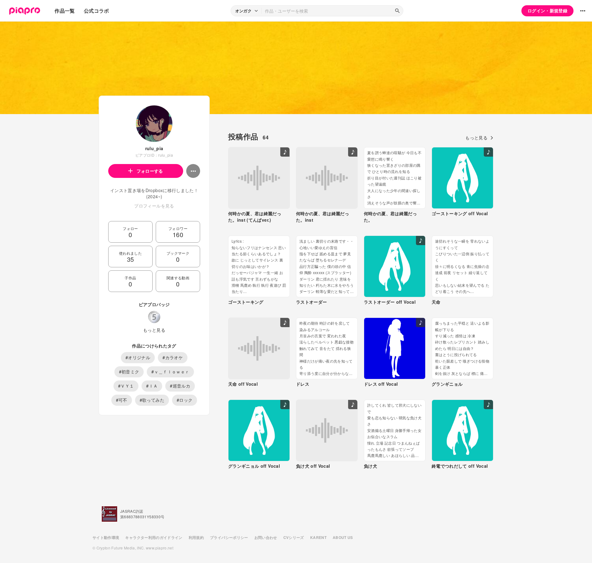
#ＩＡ (152, 386)
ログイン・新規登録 (547, 10)
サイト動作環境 (105, 537)
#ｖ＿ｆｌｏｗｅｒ (170, 371)
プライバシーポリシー (229, 537)
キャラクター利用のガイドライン (153, 537)
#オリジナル (137, 357)
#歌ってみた (152, 400)
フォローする (150, 171)
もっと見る (154, 330)
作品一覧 (65, 10)
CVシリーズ (293, 537)
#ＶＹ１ (126, 386)
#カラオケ (172, 357)
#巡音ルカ (180, 386)
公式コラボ (96, 10)
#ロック (184, 400)
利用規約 (196, 537)
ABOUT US (343, 537)
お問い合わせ (265, 537)
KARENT (318, 537)
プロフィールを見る (154, 206)
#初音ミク (129, 371)
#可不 (121, 400)
